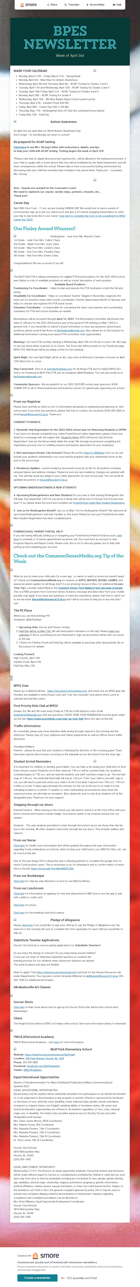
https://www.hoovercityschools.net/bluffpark (50, 1054)
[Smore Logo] (29, 5)
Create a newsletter (37, 1277)
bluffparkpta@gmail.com (71, 330)
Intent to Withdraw (94, 452)
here (57, 1042)
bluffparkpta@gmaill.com (28, 376)
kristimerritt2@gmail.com (28, 714)
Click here (20, 147)
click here (27, 925)
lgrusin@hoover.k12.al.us (34, 414)
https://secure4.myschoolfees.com (67, 691)
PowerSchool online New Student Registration (99, 502)
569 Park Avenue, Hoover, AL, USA (45, 1058)
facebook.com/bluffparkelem (43, 1066)
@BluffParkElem (33, 1070)
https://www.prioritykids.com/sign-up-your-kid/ (55, 718)
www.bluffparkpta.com (59, 369)
